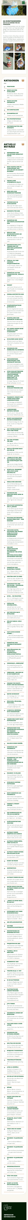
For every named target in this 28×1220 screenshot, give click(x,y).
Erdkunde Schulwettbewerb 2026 (15, 387)
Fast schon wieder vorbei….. (13, 632)
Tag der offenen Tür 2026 (12, 440)
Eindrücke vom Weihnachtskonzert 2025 (14, 644)
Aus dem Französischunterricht (15, 926)
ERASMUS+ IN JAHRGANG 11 (15, 1158)
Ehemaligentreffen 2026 (15, 294)
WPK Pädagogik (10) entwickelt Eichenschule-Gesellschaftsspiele (14, 651)
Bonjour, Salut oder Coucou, (14, 1118)
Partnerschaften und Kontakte (14, 127)
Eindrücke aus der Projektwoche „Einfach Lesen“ (15, 274)
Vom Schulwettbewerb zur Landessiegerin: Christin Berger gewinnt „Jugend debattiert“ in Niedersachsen (15, 375)
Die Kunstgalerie (13, 110)
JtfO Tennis (11, 1003)
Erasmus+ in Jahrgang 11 (15, 1138)
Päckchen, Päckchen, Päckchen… (14, 702)
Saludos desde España (14, 743)
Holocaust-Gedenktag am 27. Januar (15, 505)
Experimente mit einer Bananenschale (14, 912)
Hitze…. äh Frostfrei (14, 596)
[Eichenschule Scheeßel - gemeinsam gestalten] (5, 2)
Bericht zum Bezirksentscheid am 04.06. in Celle (14, 234)
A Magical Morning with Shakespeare (14, 711)
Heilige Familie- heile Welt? (14, 622)
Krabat (9, 285)
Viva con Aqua (12, 1175)
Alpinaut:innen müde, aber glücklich (14, 841)
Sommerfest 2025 (13, 961)
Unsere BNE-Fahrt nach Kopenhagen (15, 719)
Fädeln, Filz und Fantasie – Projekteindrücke (13, 262)
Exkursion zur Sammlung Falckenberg (15, 349)
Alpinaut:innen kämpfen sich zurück (14, 833)
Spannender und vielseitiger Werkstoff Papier (15, 154)
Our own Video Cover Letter (14, 1024)
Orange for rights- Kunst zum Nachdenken (15, 684)
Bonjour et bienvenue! (15, 1050)
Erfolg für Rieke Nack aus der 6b (14, 449)
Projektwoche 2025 (13, 943)
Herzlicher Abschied (14, 482)
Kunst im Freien (12, 861)
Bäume (9, 1087)
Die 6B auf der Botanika (15, 1076)
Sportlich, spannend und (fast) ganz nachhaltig (14, 471)
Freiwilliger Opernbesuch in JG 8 (14, 181)
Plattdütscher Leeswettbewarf (13, 1108)
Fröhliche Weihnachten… (12, 604)
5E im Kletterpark (13, 980)
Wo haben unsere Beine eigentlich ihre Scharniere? (15, 330)
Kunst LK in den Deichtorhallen (12, 1183)
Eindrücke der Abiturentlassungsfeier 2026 (15, 221)
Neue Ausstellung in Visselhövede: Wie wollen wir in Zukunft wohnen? (15, 169)
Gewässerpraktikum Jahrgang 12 (14, 306)
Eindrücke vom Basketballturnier (13, 568)
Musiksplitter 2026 (13, 211)
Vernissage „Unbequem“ (15, 663)
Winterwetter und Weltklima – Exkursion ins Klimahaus (15, 585)
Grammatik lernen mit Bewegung (15, 1013)
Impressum (8, 1215)
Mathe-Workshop (13, 694)
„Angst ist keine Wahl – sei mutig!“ (15, 901)
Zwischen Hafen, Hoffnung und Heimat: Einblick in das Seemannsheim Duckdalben (15, 533)
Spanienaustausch (13, 1166)
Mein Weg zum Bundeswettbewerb (14, 192)
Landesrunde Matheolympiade (13, 410)
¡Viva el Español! (13, 1067)
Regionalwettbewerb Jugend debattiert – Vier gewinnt (15, 519)
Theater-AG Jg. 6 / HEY (14, 971)
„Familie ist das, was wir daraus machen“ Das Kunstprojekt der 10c (14, 460)
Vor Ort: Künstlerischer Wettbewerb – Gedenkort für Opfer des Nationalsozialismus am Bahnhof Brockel (14, 551)
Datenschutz (9, 1217)
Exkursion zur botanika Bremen (13, 1033)
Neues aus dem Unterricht (12, 101)
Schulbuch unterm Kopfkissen (13, 783)
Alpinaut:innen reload (15, 877)
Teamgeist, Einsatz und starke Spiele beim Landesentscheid (15, 398)
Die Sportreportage (14, 119)
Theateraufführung (14, 1060)
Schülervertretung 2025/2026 (14, 822)
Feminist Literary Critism (13, 804)
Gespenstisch (11, 868)
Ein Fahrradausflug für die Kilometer (14, 813)
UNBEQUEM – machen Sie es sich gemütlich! (15, 673)
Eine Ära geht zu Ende (14, 576)
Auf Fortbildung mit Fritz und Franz (14, 429)
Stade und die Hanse (14, 1129)
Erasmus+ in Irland (14, 773)
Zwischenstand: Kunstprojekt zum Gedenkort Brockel (14, 360)
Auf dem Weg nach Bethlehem (13, 613)
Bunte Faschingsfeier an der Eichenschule (14, 419)
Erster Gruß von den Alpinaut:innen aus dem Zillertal (15, 888)
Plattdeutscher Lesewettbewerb (13, 990)
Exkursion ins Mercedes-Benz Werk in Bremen (15, 494)
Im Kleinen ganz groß (15, 339)
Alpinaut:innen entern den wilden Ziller (15, 852)
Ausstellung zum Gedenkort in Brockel (15, 318)
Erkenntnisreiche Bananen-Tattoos (13, 931)
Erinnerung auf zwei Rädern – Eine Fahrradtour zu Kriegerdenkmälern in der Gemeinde (15, 761)
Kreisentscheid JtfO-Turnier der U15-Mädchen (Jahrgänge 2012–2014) (14, 247)
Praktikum (11, 86)
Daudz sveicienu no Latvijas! (14, 1097)
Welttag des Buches (14, 1043)
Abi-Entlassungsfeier (14, 922)
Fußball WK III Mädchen (12, 951)
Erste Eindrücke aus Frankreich (14, 793)
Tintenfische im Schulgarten (12, 202)
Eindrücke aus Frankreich (12, 747)
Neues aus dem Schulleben (12, 91)
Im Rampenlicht (12, 113)
